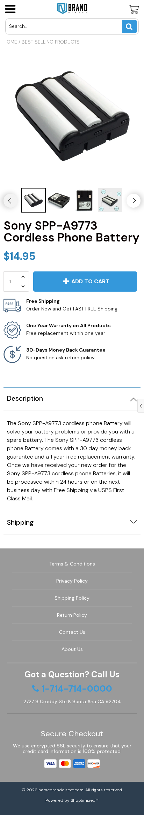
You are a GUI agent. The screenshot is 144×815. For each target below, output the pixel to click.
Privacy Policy (72, 581)
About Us (72, 649)
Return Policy (72, 615)
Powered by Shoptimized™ (72, 800)
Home (10, 42)
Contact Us (72, 632)
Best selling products (51, 42)
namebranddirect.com (61, 790)
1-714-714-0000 (77, 689)
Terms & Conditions (72, 564)
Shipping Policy (72, 598)
